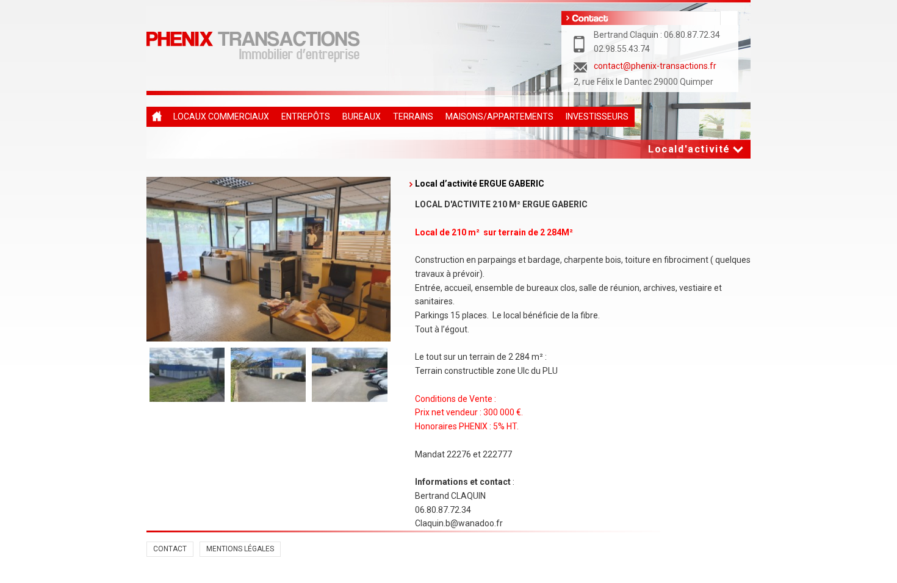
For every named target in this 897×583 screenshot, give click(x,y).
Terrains (413, 116)
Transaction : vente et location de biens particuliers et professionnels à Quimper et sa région (156, 117)
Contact (170, 549)
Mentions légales (240, 549)
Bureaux (361, 116)
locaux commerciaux (221, 116)
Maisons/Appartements (499, 116)
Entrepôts (305, 116)
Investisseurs (597, 116)
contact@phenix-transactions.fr (655, 66)
